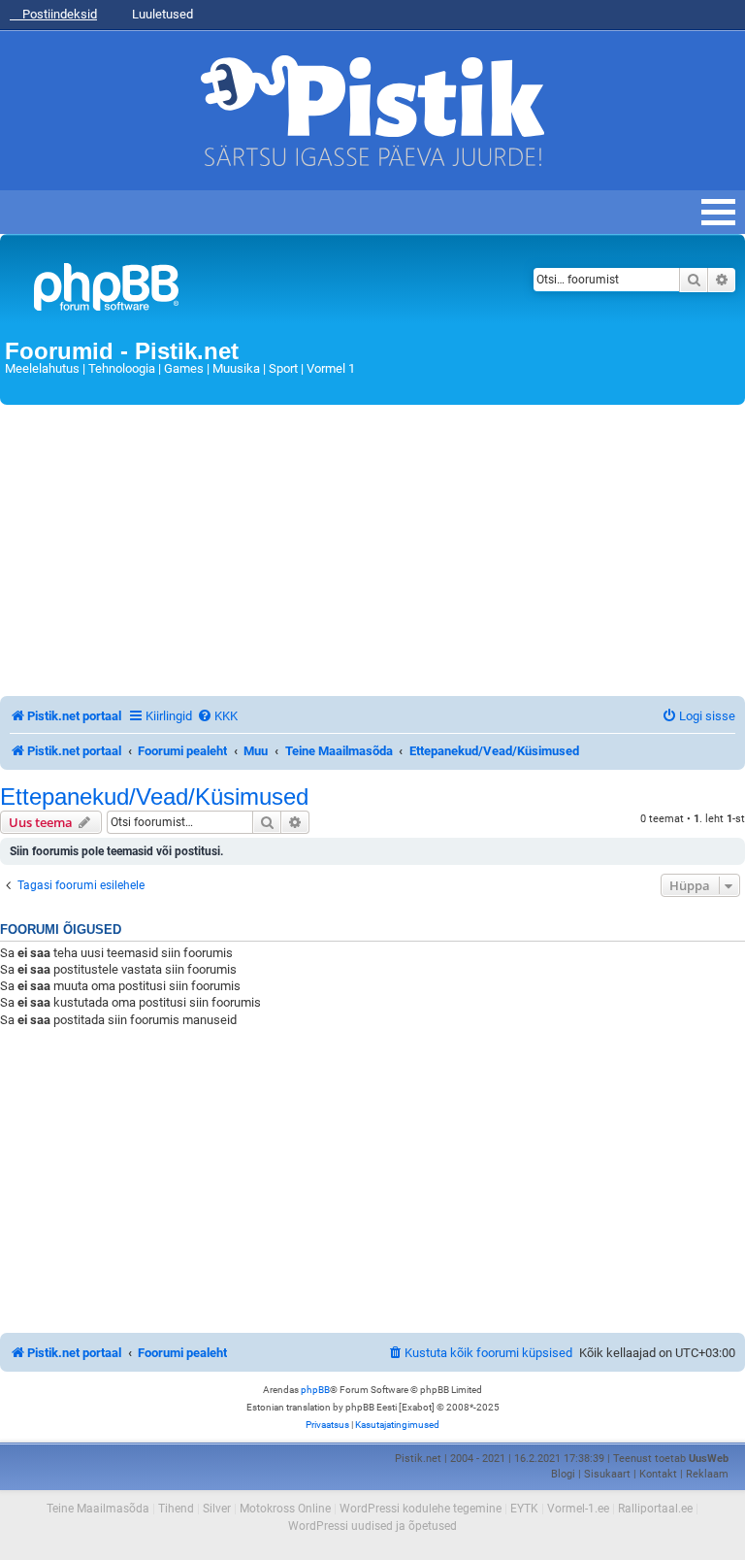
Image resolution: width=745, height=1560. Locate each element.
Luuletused (161, 14)
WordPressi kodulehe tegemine (421, 1508)
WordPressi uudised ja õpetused (372, 1526)
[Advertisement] (372, 550)
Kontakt (658, 1474)
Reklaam (707, 1474)
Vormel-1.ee (578, 1508)
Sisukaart (607, 1474)
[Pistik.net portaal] (244, 291)
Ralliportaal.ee (655, 1508)
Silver (217, 1508)
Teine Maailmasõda (98, 1508)
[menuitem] (217, 716)
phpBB (315, 1389)
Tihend (176, 1508)
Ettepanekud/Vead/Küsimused (154, 797)
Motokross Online (285, 1508)
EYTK (524, 1508)
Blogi (563, 1474)
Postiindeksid (58, 14)
